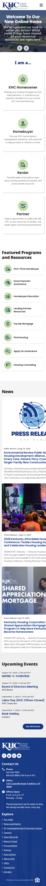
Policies (7, 878)
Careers (8, 860)
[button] (19, 75)
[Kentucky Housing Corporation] (24, 6)
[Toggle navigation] (41, 5)
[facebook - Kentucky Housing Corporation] (4, 783)
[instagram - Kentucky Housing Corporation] (14, 783)
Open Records (11, 864)
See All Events (33, 754)
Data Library (10, 882)
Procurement (10, 873)
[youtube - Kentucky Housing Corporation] (19, 783)
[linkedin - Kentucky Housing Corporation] (9, 783)
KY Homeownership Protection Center (23, 856)
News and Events (12, 851)
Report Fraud (10, 869)
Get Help (8, 847)
